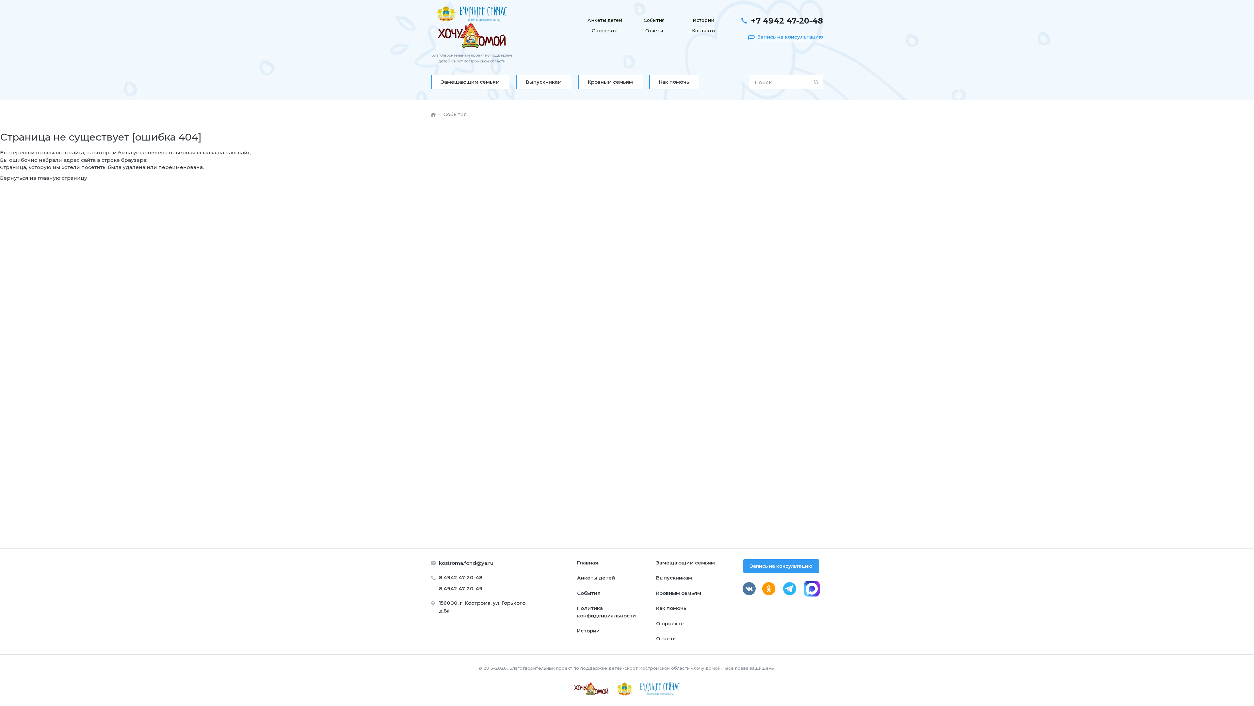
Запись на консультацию (781, 566)
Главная (587, 563)
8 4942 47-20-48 (460, 577)
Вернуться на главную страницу (43, 178)
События (654, 20)
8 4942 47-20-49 (460, 588)
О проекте (605, 31)
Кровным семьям (678, 593)
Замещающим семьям (685, 563)
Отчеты (654, 31)
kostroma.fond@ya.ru (466, 563)
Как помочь (671, 608)
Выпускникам (674, 578)
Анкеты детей (604, 20)
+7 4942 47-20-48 (787, 20)
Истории (703, 20)
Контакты (703, 31)
